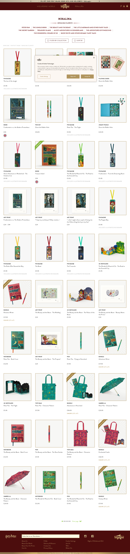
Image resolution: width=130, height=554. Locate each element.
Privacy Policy (48, 548)
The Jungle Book (40, 27)
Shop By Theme (15, 45)
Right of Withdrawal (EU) (96, 541)
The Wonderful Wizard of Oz (46, 33)
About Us (25, 541)
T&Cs (67, 546)
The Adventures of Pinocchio (98, 30)
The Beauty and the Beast (60, 27)
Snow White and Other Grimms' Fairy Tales (78, 33)
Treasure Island (44, 30)
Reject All (73, 76)
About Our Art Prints (28, 546)
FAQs (45, 541)
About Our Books (27, 543)
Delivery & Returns (50, 543)
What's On (69, 548)
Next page (75, 521)
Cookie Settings (44, 76)
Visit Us (24, 548)
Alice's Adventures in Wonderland (68, 30)
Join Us (68, 543)
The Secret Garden (26, 30)
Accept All (87, 76)
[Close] (94, 58)
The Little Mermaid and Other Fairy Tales (91, 27)
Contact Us (47, 546)
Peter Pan (26, 27)
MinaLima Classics (27, 45)
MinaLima (6, 45)
